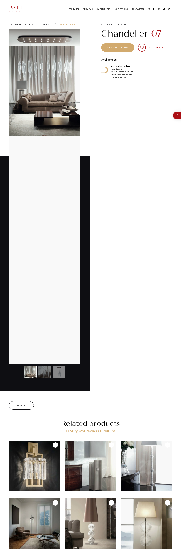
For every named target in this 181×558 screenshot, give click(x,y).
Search (149, 9)
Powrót (21, 405)
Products (73, 9)
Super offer (103, 9)
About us (88, 9)
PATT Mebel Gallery (21, 24)
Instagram (159, 9)
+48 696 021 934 (125, 74)
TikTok (164, 9)
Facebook (153, 9)
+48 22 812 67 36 (118, 77)
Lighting (45, 24)
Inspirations (121, 9)
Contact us (138, 9)
